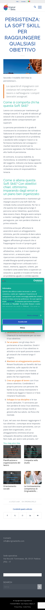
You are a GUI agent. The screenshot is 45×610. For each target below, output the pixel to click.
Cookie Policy (27, 607)
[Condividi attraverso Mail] (38, 515)
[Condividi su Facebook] (7, 515)
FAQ (17, 1)
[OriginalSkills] (18, 7)
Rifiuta (22, 328)
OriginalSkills (30, 501)
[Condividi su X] (15, 515)
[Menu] (39, 7)
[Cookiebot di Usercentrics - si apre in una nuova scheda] (33, 281)
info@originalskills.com (13, 541)
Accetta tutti (22, 322)
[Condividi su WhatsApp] (22, 515)
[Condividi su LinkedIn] (30, 515)
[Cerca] (34, 7)
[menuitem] (17, 1)
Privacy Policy (18, 607)
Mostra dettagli (32, 315)
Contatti (23, 1)
